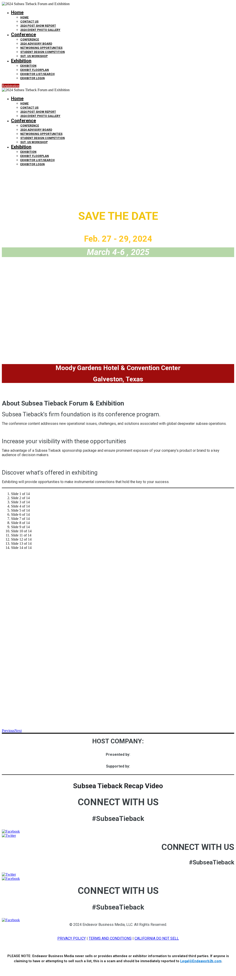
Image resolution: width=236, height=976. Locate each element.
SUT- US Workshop (34, 56)
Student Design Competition (42, 52)
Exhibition (21, 61)
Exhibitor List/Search (37, 74)
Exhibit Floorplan (34, 70)
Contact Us (29, 21)
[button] (10, 86)
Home (17, 12)
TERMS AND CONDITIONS (110, 938)
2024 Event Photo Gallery (40, 30)
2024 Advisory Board (36, 43)
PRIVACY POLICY (71, 938)
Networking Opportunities (41, 47)
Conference (23, 34)
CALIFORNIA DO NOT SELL (157, 938)
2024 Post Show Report (38, 25)
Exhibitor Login (32, 78)
